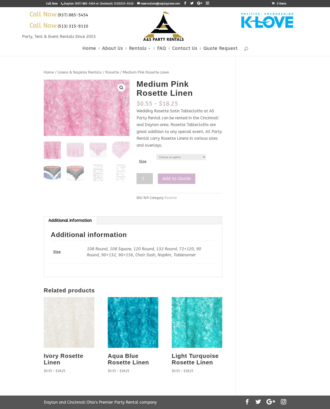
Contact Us (184, 49)
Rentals (138, 49)
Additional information (70, 220)
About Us (112, 49)
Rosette (112, 72)
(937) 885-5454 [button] (73, 15)
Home (89, 49)
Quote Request (220, 49)
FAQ (161, 49)
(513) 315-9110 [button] (73, 26)
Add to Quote (176, 178)
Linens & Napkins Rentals (80, 72)
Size (142, 161)
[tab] (70, 220)
